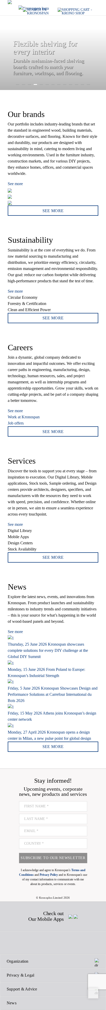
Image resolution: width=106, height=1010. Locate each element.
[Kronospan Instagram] (38, 942)
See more (15, 184)
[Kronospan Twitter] (24, 942)
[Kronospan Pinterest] (52, 942)
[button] (4, 45)
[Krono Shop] (78, 11)
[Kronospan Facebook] (11, 942)
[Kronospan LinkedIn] (80, 942)
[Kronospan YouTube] (66, 942)
